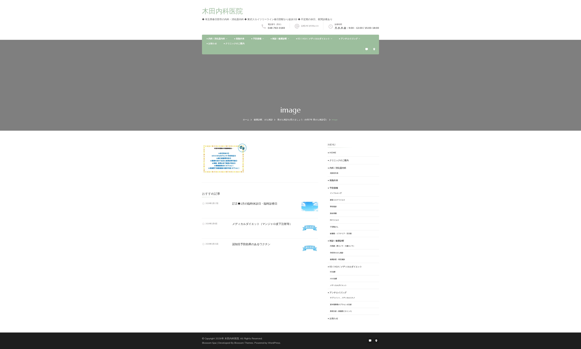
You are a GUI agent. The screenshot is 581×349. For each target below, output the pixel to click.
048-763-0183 (276, 28)
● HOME (332, 152)
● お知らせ (212, 43)
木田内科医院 (222, 11)
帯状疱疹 (333, 206)
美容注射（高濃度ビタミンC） (341, 311)
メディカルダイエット (338, 285)
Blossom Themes (243, 343)
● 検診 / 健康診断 (279, 38)
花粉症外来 (334, 173)
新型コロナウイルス (337, 200)
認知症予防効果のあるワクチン (251, 244)
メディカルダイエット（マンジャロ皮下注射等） (262, 224)
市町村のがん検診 (336, 253)
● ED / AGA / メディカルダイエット (313, 38)
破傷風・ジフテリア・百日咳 (341, 233)
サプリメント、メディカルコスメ (342, 298)
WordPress (274, 343)
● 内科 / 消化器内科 (216, 38)
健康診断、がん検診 (263, 119)
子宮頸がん (334, 227)
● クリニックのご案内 (234, 43)
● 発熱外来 (239, 38)
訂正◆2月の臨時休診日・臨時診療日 (254, 203)
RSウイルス (334, 220)
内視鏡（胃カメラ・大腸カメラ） (342, 246)
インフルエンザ (336, 193)
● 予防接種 (256, 38)
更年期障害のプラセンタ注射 (341, 304)
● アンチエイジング (348, 38)
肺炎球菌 (333, 213)
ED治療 (332, 272)
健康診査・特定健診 (337, 259)
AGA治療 (333, 279)
